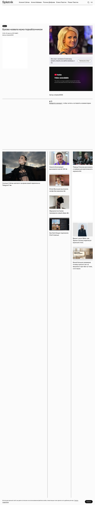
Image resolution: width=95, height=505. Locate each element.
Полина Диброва (49, 2)
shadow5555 (58, 95)
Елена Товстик (61, 2)
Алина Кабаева (36, 2)
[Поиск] (88, 2)
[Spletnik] (7, 2)
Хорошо (88, 501)
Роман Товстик (73, 2)
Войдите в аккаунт (55, 103)
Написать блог (84, 61)
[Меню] (92, 2)
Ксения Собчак (24, 2)
